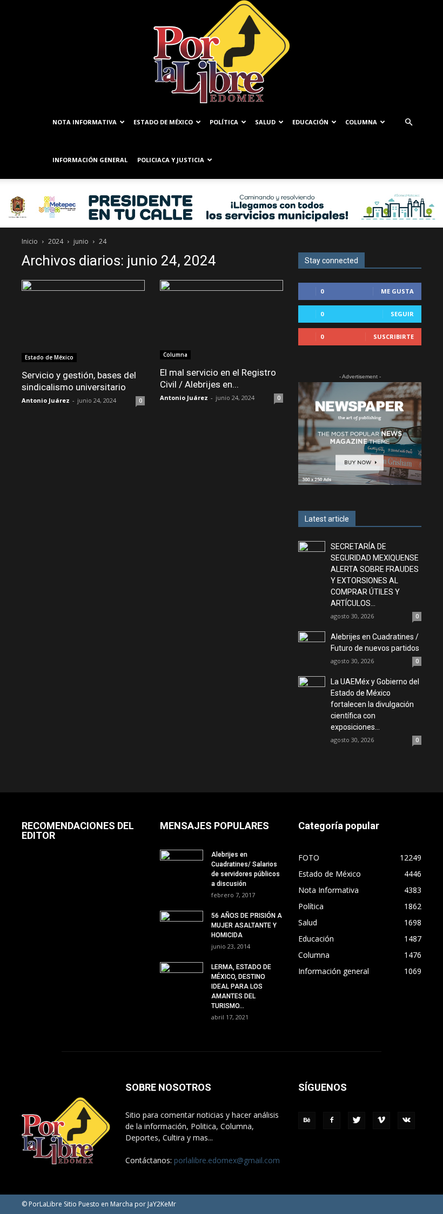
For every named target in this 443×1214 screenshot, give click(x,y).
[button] (408, 122)
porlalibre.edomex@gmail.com (227, 1160)
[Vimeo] (381, 1120)
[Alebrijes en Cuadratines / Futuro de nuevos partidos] (311, 644)
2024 (55, 241)
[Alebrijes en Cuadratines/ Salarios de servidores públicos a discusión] (181, 865)
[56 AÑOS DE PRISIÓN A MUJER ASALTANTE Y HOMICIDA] (181, 926)
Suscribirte (393, 336)
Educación (310, 122)
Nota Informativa (84, 122)
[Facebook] (331, 1120)
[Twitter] (356, 1120)
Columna (361, 122)
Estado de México (163, 122)
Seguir (402, 314)
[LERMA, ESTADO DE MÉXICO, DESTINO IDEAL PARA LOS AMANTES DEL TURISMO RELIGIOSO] (181, 976)
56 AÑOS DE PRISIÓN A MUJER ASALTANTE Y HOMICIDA (246, 925)
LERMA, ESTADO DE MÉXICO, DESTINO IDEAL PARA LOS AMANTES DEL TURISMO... (241, 986)
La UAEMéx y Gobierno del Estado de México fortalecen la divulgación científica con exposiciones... (375, 704)
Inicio (30, 241)
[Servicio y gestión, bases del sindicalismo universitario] (83, 321)
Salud (265, 122)
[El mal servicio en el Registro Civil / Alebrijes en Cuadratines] (221, 319)
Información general (89, 160)
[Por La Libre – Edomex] (221, 51)
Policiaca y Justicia (170, 160)
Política (224, 122)
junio (81, 241)
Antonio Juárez (46, 400)
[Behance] (307, 1120)
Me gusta (397, 291)
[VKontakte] (406, 1120)
